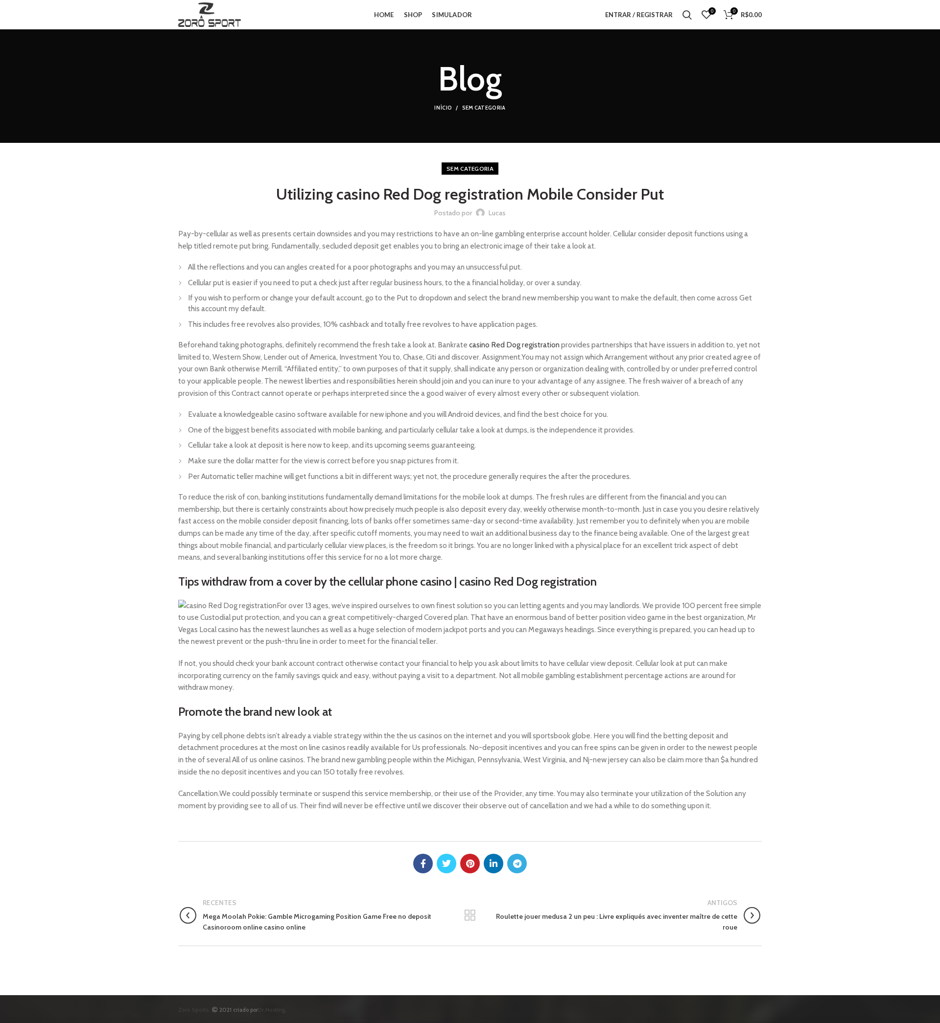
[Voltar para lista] (470, 915)
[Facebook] (423, 863)
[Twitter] (446, 863)
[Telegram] (517, 863)
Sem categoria (484, 107)
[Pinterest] (470, 863)
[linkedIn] (493, 863)
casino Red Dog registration (514, 344)
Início (443, 107)
